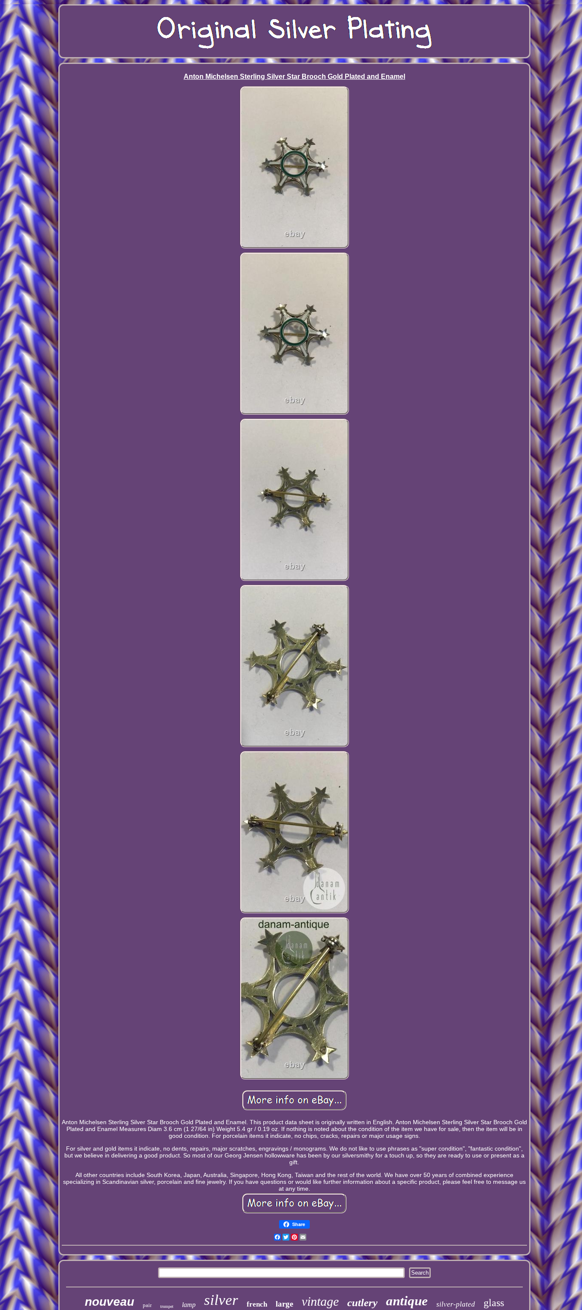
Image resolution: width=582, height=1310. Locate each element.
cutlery (362, 1302)
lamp (189, 1304)
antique (407, 1300)
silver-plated (455, 1304)
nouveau (109, 1301)
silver (221, 1300)
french (257, 1304)
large (284, 1303)
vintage (320, 1301)
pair (147, 1305)
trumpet (166, 1306)
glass (494, 1302)
